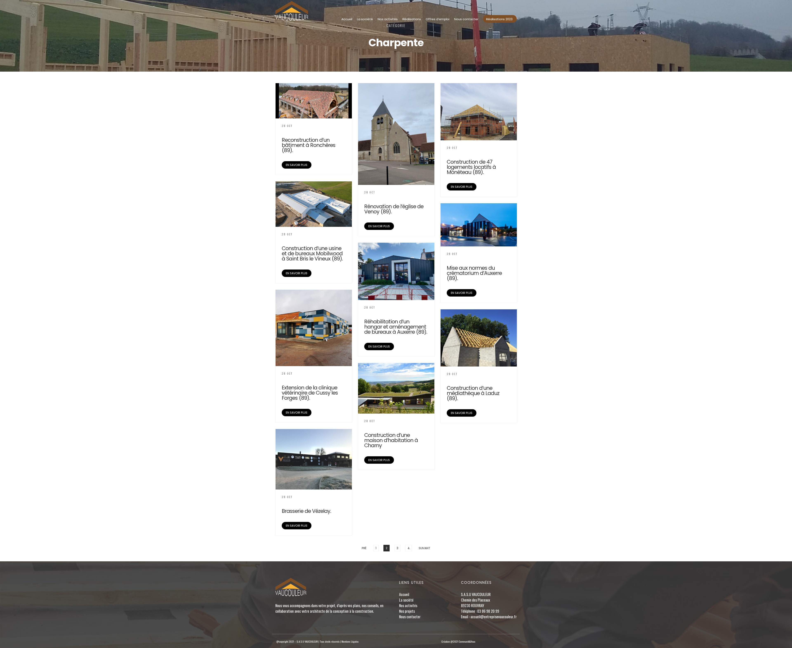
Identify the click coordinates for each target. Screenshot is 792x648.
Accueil (346, 19)
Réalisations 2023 (499, 19)
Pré (364, 548)
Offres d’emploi (437, 19)
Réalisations (411, 19)
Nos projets (407, 611)
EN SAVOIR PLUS (296, 165)
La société (365, 19)
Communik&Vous (467, 641)
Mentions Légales (350, 641)
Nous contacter (466, 19)
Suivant (424, 548)
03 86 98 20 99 (488, 611)
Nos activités (388, 19)
